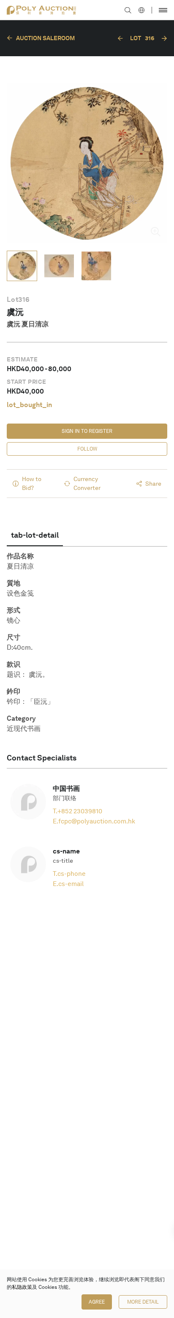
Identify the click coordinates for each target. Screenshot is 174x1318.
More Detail (143, 1302)
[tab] (35, 535)
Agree (97, 1302)
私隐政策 (22, 1287)
